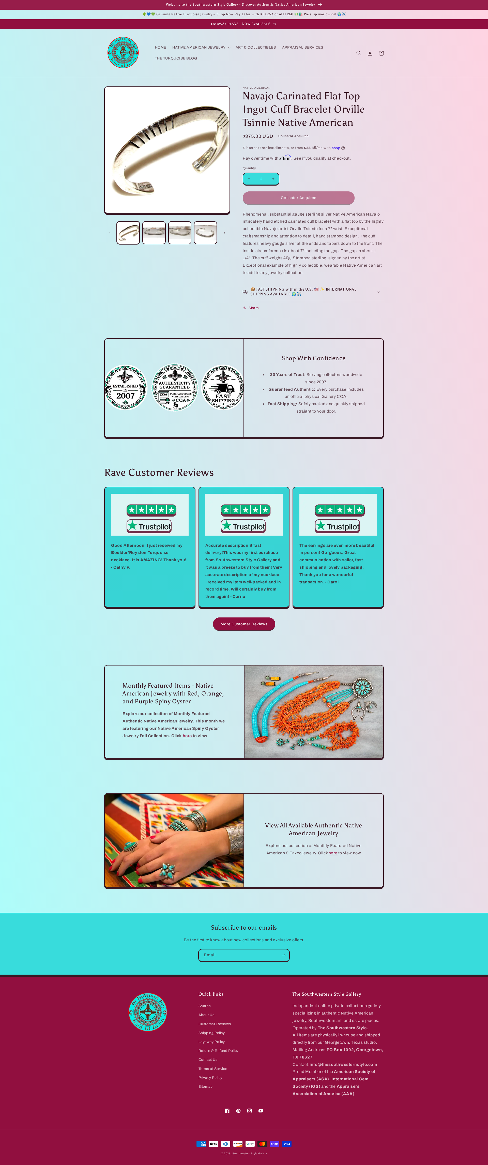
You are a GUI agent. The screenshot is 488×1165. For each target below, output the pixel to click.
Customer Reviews (215, 1024)
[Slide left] (109, 232)
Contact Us (208, 1060)
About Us (207, 1015)
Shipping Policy (212, 1033)
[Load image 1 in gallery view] (128, 232)
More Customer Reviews (244, 624)
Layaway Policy (212, 1042)
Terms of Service (213, 1069)
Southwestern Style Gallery (249, 1153)
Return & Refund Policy (219, 1051)
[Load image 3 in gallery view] (179, 232)
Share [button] (254, 308)
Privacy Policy (210, 1078)
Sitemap (206, 1086)
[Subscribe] (283, 955)
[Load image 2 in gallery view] (153, 232)
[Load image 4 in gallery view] (205, 232)
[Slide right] (224, 232)
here (333, 853)
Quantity (249, 168)
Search (205, 1006)
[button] (201, 47)
